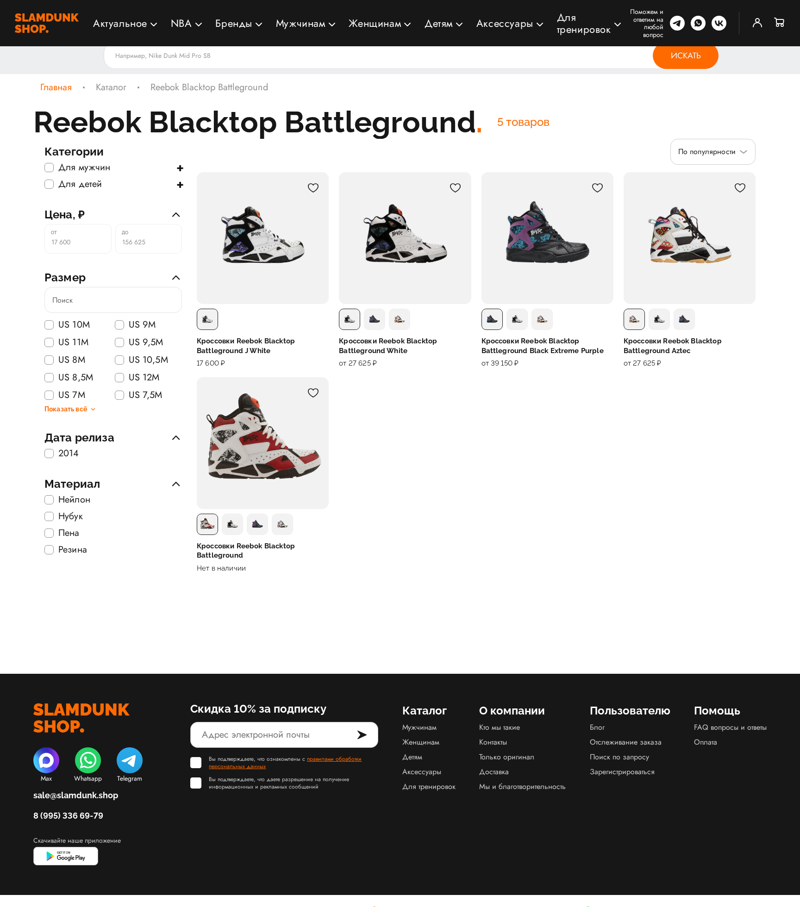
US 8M (71, 360)
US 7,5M (145, 395)
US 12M (144, 377)
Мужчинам (300, 23)
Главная (56, 87)
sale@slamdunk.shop (75, 795)
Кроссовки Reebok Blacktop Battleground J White (246, 345)
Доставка (494, 771)
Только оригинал (506, 757)
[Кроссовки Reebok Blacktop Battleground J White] (263, 238)
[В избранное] (313, 188)
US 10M (74, 324)
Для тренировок (584, 23)
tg (677, 23)
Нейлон (74, 499)
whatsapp (698, 23)
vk (719, 23)
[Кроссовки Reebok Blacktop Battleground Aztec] (690, 238)
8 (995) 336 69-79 (68, 815)
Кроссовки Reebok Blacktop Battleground (246, 550)
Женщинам (375, 23)
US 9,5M (146, 342)
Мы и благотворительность (522, 786)
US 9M (142, 324)
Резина (72, 549)
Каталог (111, 87)
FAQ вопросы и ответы (730, 727)
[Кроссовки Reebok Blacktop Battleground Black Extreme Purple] (547, 238)
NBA (181, 23)
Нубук (70, 516)
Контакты (493, 742)
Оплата (705, 742)
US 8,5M (75, 377)
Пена (69, 533)
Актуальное (120, 23)
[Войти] (757, 23)
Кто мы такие (499, 727)
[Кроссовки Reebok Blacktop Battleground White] (405, 238)
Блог (597, 727)
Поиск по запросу (619, 757)
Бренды (233, 23)
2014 (68, 453)
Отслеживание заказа (626, 742)
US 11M (73, 342)
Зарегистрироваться (622, 771)
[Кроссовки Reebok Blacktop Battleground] (263, 443)
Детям (439, 23)
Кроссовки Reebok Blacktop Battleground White (388, 345)
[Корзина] (779, 23)
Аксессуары (504, 23)
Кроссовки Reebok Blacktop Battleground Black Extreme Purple (542, 345)
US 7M (71, 395)
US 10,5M (148, 360)
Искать (686, 56)
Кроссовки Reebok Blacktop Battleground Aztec (673, 345)
